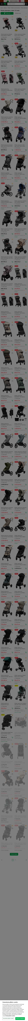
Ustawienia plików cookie (8, 1018)
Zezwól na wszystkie (20, 1018)
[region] (14, 1010)
